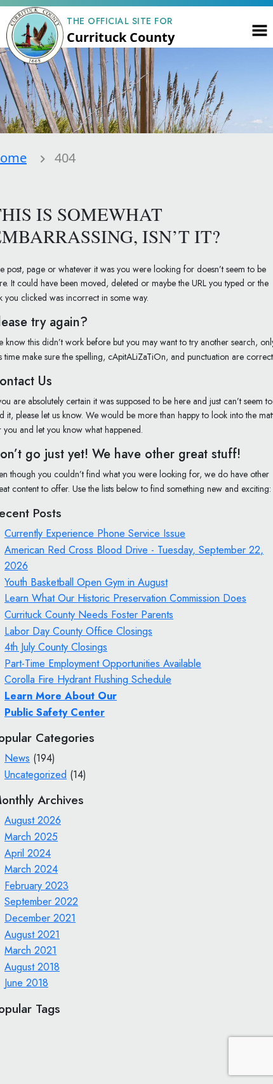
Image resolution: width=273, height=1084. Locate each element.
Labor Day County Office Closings (78, 631)
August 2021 (32, 934)
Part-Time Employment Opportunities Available (102, 663)
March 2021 (30, 950)
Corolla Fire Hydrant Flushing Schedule (87, 679)
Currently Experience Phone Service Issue (94, 533)
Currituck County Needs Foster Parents (88, 614)
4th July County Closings (55, 647)
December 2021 (40, 918)
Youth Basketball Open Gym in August (86, 582)
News (17, 758)
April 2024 (27, 853)
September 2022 (41, 901)
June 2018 (26, 982)
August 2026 (32, 820)
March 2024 (31, 869)
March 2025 (31, 837)
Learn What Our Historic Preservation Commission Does (125, 598)
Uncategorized (35, 774)
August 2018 (32, 967)
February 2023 (36, 885)
